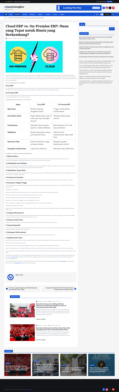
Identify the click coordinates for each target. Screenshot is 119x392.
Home (10, 14)
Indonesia (17, 14)
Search (82, 24)
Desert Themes (29, 389)
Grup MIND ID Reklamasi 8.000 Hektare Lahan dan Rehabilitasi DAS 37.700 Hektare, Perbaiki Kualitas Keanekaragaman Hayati (96, 82)
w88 (80, 65)
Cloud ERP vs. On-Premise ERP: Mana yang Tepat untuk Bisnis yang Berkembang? (26, 17)
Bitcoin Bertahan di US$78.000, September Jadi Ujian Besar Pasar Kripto (96, 56)
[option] (17, 365)
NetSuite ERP (14, 257)
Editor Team (9, 38)
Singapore (40, 14)
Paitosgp (81, 61)
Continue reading (40, 319)
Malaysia (25, 14)
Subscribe (107, 14)
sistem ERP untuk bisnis (84, 81)
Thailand (48, 14)
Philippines (32, 14)
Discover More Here (83, 70)
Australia (62, 14)
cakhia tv (81, 76)
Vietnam (55, 14)
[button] (112, 351)
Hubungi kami (18, 263)
